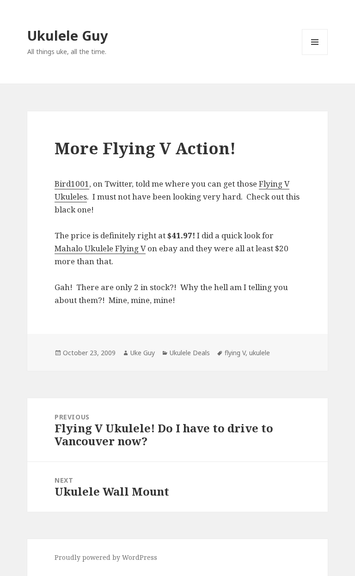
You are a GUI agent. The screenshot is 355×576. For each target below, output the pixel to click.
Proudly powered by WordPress (106, 557)
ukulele (259, 352)
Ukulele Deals (190, 352)
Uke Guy (142, 352)
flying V (235, 352)
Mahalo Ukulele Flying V (100, 248)
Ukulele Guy (67, 35)
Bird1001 (72, 183)
